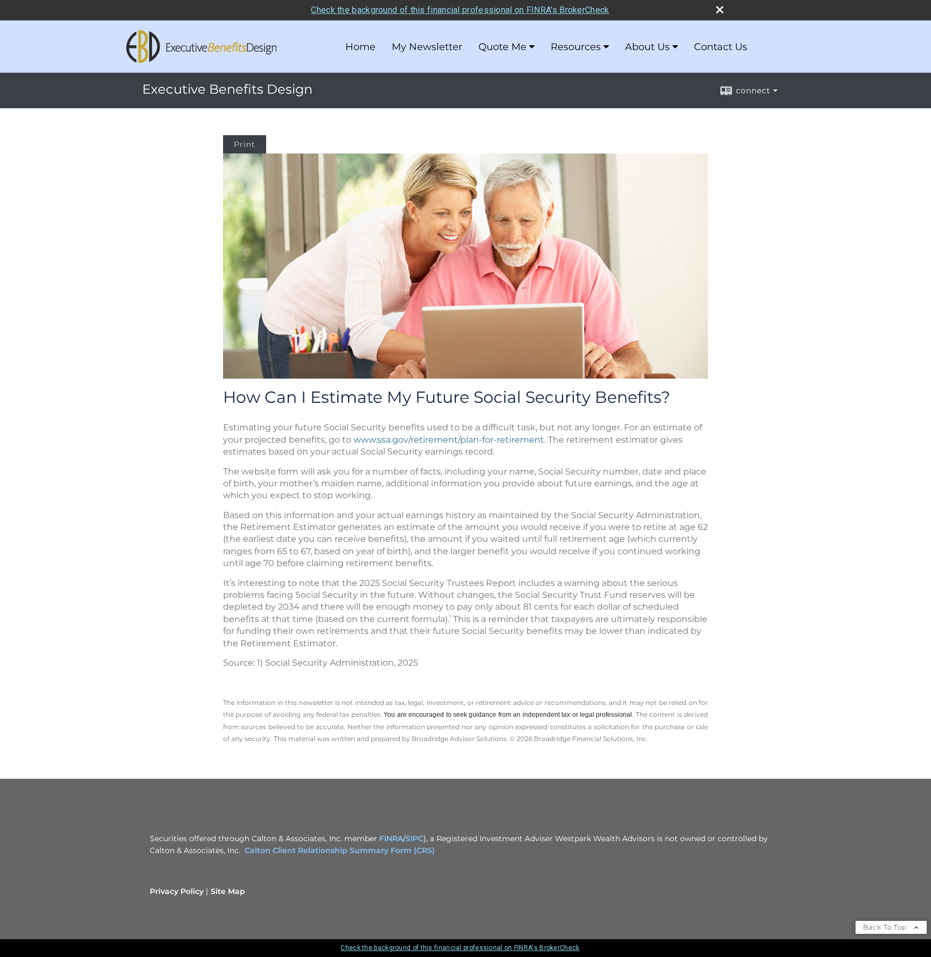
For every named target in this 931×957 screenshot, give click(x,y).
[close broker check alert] (719, 9)
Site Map (228, 891)
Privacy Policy (177, 891)
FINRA (391, 838)
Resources (576, 47)
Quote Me (502, 47)
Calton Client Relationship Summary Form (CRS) (340, 850)
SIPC (414, 838)
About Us (647, 47)
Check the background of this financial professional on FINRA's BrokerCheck (460, 10)
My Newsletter (427, 47)
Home (360, 47)
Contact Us (720, 47)
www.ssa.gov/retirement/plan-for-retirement (448, 440)
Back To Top (886, 927)
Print (244, 144)
